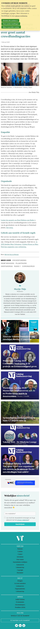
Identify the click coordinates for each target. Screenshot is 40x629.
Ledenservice (20, 586)
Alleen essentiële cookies (11, 27)
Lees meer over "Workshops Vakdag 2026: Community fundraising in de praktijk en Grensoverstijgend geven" (20, 357)
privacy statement (23, 520)
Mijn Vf (20, 578)
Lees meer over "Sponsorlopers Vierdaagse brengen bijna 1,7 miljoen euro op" (20, 412)
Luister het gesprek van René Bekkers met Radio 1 (18, 220)
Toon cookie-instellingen (11, 24)
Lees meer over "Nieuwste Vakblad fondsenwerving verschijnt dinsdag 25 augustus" (20, 331)
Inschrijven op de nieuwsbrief (21, 620)
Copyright (20, 570)
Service (20, 597)
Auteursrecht (20, 564)
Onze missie (20, 559)
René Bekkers (7, 263)
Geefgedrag (7, 266)
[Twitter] (16, 625)
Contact (20, 554)
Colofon (20, 551)
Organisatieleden (20, 588)
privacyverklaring (21, 16)
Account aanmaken (20, 583)
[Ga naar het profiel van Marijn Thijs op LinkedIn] (20, 285)
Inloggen (20, 581)
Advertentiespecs (20, 604)
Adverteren (20, 557)
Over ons (20, 546)
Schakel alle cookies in (10, 20)
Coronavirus (28, 266)
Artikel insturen (20, 599)
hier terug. (9, 227)
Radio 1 (17, 266)
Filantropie (21, 263)
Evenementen (20, 602)
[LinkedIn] (20, 625)
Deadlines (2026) (20, 607)
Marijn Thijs (35, 92)
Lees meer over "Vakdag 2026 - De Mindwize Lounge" (20, 435)
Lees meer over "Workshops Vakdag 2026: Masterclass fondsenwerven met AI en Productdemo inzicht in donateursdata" (20, 385)
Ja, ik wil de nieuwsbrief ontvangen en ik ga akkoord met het (20, 519)
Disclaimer (20, 572)
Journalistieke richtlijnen (20, 562)
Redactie (20, 549)
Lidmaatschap (20, 567)
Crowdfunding (19, 260)
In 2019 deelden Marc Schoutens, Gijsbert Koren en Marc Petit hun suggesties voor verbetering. (19, 244)
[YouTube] (23, 625)
